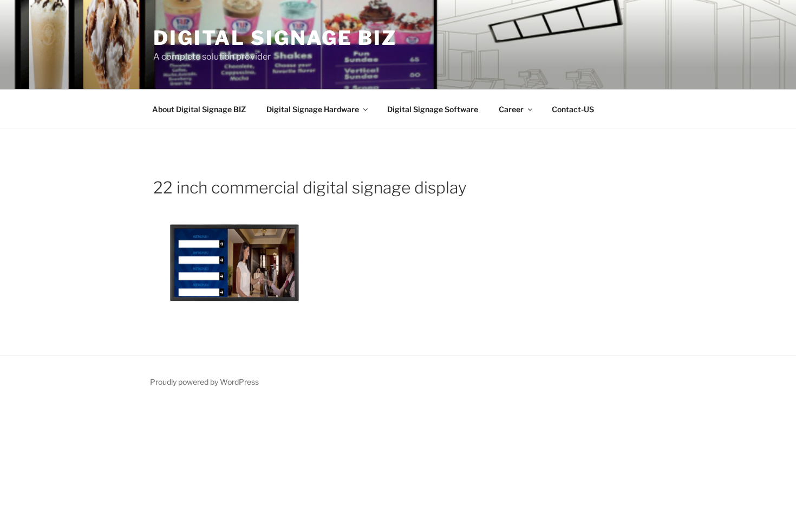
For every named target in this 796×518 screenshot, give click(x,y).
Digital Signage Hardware (312, 109)
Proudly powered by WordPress (204, 381)
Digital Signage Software (432, 109)
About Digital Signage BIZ (199, 109)
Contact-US (573, 109)
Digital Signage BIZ (275, 38)
